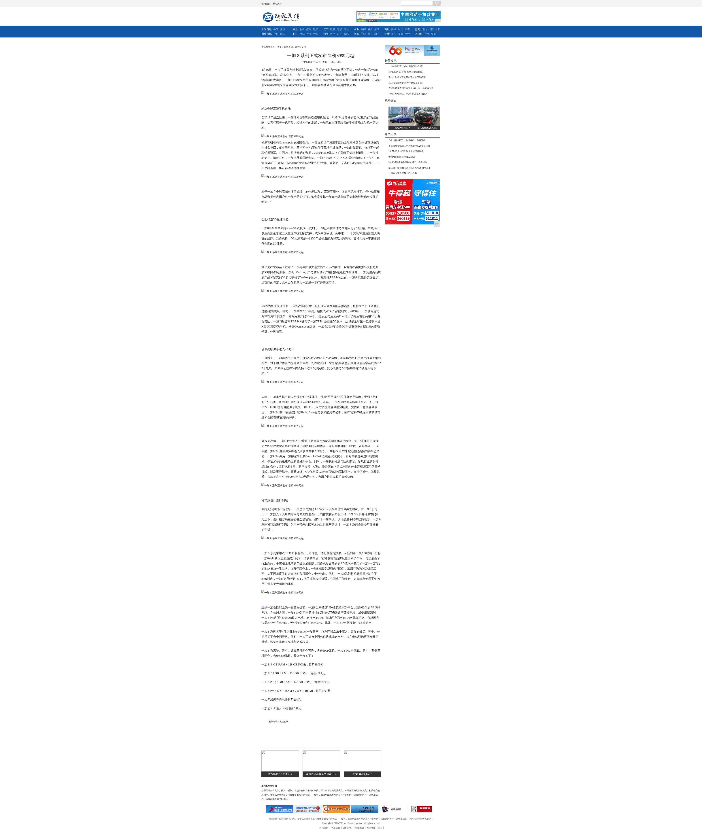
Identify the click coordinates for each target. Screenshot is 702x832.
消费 (387, 34)
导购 (275, 34)
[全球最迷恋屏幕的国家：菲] (321, 770)
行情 (431, 29)
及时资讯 (266, 29)
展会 (370, 29)
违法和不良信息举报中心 (279, 809)
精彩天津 (277, 3)
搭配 (309, 29)
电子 (370, 34)
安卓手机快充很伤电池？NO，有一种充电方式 (410, 88)
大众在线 (284, 721)
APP (376, 34)
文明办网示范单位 (336, 809)
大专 (309, 34)
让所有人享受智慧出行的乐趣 (402, 173)
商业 (393, 29)
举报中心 (364, 809)
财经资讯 (266, 34)
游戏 (356, 34)
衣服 (393, 34)
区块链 (419, 34)
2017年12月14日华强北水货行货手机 (406, 151)
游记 (400, 29)
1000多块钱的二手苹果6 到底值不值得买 (407, 93)
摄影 (407, 29)
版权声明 (347, 828)
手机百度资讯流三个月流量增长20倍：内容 (409, 146)
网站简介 (323, 828)
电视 (339, 29)
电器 (346, 29)
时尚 (326, 34)
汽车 (326, 29)
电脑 (332, 29)
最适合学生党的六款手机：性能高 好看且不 (409, 168)
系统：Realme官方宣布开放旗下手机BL (407, 77)
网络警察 (393, 809)
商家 (400, 34)
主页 (279, 47)
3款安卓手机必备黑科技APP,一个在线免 (407, 162)
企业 (356, 29)
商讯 (387, 29)
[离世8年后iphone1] (362, 770)
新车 (282, 34)
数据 (332, 34)
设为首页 (265, 3)
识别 (339, 34)
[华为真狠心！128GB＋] (280, 770)
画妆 (407, 34)
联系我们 (335, 828)
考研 (315, 34)
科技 (295, 34)
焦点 (282, 29)
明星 (302, 29)
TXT (380, 828)
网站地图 (371, 828)
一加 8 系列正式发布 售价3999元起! (405, 66)
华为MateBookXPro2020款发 (402, 157)
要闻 (275, 29)
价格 (437, 29)
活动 (376, 29)
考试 (302, 34)
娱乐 (295, 29)
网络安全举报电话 (308, 809)
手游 (363, 34)
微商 (417, 29)
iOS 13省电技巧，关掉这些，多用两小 (406, 140)
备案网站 (421, 809)
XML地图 (359, 828)
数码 (346, 34)
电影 (315, 29)
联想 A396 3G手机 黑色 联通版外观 (405, 72)
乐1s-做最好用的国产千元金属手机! (405, 83)
